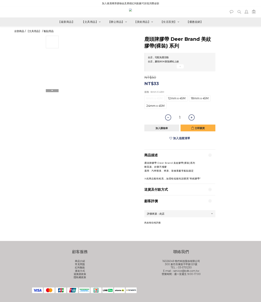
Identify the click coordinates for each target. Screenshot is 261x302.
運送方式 (80, 270)
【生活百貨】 (168, 21)
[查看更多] (179, 67)
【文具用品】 (90, 21)
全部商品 (19, 31)
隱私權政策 (80, 277)
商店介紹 (80, 261)
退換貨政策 (80, 274)
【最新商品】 (66, 21)
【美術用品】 (142, 21)
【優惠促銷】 (194, 21)
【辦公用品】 (116, 21)
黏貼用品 (49, 31)
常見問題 (80, 264)
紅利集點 (80, 267)
